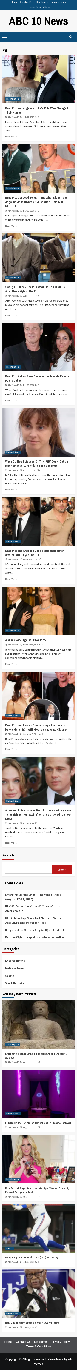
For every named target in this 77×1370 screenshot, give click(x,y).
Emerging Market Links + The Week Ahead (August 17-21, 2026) (33, 897)
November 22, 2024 (30, 644)
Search (8, 855)
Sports (9, 975)
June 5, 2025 (28, 296)
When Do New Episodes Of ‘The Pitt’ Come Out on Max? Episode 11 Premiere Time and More (36, 463)
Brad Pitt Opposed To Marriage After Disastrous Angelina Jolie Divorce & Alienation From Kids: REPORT (36, 201)
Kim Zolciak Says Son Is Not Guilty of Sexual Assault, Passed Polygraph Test (33, 920)
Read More (11, 136)
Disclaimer (42, 2)
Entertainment (12, 99)
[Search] (70, 37)
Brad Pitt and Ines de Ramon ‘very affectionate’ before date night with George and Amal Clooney (36, 727)
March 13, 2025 (29, 470)
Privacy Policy (58, 2)
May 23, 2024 (28, 823)
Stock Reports (14, 983)
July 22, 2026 (28, 117)
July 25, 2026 (28, 1262)
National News (12, 452)
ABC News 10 (13, 117)
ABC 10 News (38, 20)
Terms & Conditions (39, 6)
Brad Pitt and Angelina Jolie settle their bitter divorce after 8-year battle (34, 553)
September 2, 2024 (30, 734)
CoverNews (56, 1359)
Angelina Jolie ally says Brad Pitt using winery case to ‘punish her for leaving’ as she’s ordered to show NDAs (38, 814)
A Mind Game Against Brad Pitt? (25, 640)
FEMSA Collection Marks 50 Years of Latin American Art (32, 909)
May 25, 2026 (28, 210)
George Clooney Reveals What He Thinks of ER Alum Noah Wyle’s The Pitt (35, 289)
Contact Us (27, 2)
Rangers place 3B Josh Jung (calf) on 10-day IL (35, 930)
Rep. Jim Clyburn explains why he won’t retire (34, 937)
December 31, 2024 (30, 559)
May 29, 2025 (28, 385)
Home (14, 2)
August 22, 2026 (29, 1062)
